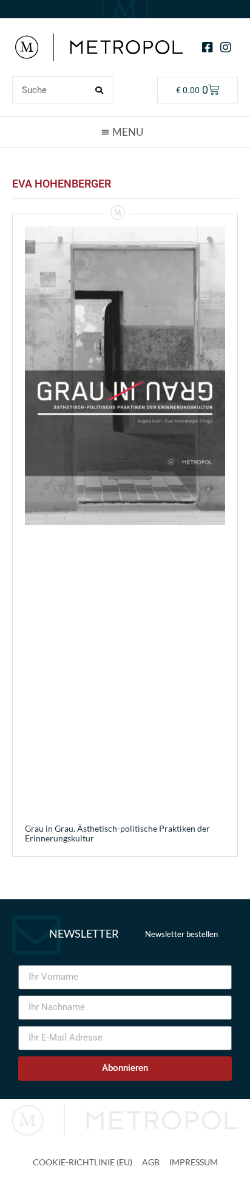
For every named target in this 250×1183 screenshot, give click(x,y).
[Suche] (99, 90)
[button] (125, 131)
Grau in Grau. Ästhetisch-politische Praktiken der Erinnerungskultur (117, 833)
